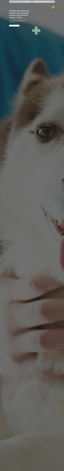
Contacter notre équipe (14, 25)
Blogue (22, 1)
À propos (11, 1)
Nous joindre (52, 1)
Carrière (18, 1)
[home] (32, 2)
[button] (15, 1)
